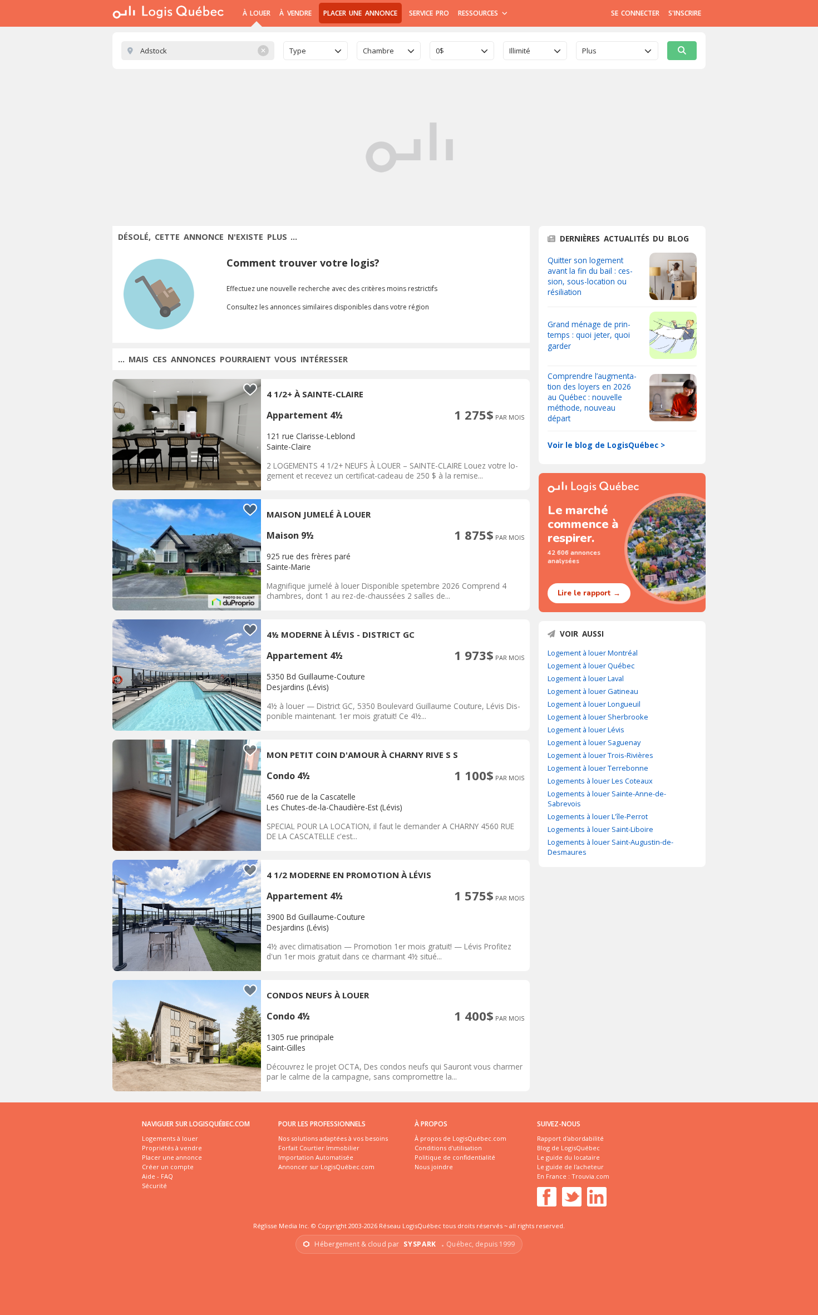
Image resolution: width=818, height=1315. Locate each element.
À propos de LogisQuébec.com (460, 1138)
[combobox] (315, 50)
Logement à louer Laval (586, 678)
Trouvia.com (590, 1176)
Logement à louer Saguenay (594, 742)
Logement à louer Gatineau (593, 691)
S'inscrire (684, 13)
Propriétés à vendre (172, 1148)
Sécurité (154, 1185)
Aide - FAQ (157, 1176)
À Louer (256, 13)
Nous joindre (434, 1167)
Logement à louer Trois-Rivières (600, 755)
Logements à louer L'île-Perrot (598, 816)
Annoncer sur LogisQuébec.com (326, 1167)
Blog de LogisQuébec (568, 1148)
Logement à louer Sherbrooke (598, 717)
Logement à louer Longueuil (594, 704)
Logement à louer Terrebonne (598, 768)
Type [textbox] (297, 51)
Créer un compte (168, 1167)
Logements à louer (170, 1138)
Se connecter (635, 13)
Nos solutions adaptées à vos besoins (333, 1138)
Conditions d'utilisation (448, 1148)
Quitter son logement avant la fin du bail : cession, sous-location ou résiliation (590, 276)
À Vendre (295, 13)
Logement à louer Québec (591, 666)
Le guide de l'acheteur (570, 1167)
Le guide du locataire (568, 1157)
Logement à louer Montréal (593, 653)
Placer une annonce (360, 13)
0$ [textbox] (440, 51)
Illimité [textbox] (519, 51)
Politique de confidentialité (455, 1157)
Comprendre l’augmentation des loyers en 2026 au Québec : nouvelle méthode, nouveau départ (592, 397)
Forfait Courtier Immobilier (318, 1148)
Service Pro (429, 13)
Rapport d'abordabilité (570, 1138)
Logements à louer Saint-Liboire (600, 829)
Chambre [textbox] (378, 51)
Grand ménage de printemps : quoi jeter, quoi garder (589, 335)
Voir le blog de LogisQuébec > (606, 445)
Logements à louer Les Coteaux (600, 781)
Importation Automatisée (315, 1157)
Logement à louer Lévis (586, 730)
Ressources (479, 13)
